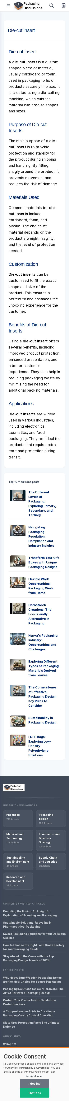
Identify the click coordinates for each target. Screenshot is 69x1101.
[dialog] (34, 1074)
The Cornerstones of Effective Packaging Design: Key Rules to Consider (42, 696)
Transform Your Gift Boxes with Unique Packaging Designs (43, 562)
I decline (34, 1083)
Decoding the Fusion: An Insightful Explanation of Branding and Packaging (30, 913)
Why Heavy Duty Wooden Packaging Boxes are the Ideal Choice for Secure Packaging (32, 979)
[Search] (51, 5)
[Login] (63, 5)
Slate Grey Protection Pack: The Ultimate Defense (31, 1024)
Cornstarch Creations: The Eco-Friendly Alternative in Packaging (39, 614)
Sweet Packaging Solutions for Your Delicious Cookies (34, 935)
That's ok (34, 1093)
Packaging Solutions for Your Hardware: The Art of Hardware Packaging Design (33, 990)
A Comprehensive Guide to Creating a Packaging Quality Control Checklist (29, 1013)
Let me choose (34, 1076)
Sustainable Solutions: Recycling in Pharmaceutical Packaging (27, 924)
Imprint (11, 1044)
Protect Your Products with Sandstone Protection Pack (29, 1002)
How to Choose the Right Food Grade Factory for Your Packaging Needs (33, 947)
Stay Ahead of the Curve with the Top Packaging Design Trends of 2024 (28, 958)
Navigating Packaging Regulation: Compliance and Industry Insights (41, 536)
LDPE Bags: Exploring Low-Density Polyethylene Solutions (39, 746)
